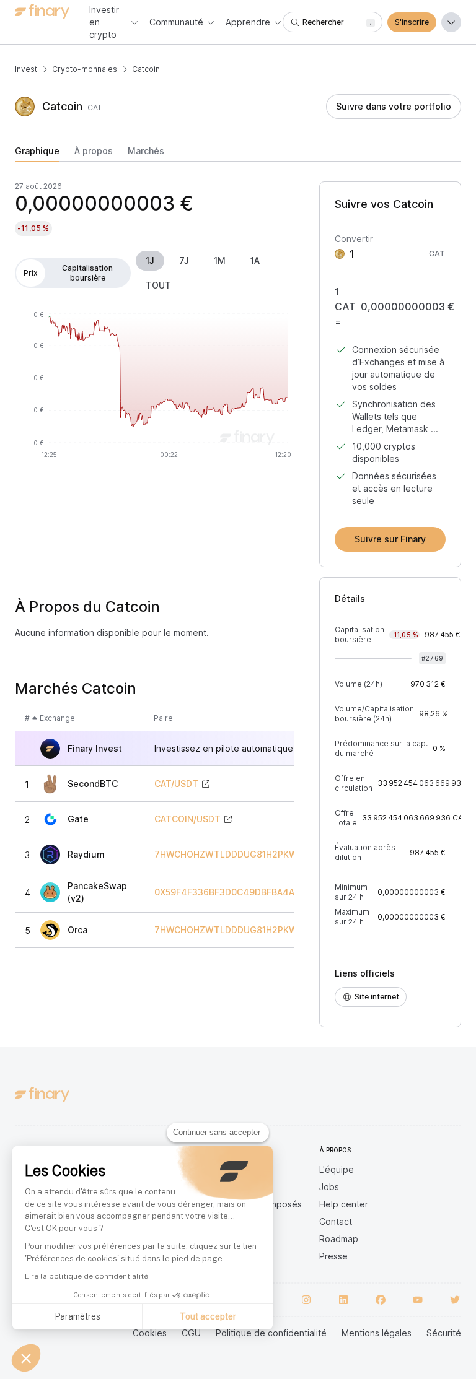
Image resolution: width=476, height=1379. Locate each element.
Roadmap (338, 1238)
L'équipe (336, 1169)
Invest (26, 69)
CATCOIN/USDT (187, 819)
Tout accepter (208, 1316)
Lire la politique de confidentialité (86, 1276)
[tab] (37, 153)
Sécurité (443, 1333)
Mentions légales (377, 1333)
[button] (26, 1358)
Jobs (329, 1186)
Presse (333, 1256)
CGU (191, 1333)
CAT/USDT (176, 784)
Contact (335, 1221)
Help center (343, 1204)
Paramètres (77, 1316)
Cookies (150, 1333)
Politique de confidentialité (271, 1333)
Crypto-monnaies (84, 69)
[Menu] (451, 22)
